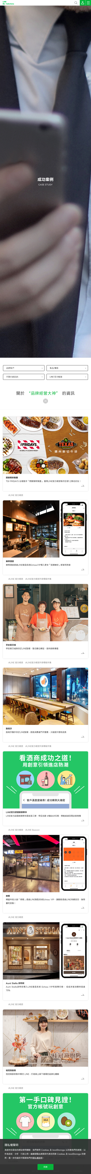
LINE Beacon (33, 830)
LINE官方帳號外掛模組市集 (39, 579)
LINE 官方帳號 (16, 495)
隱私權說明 (38, 1158)
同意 (45, 1167)
